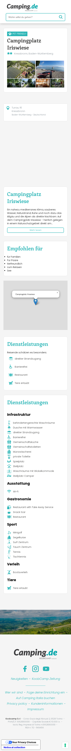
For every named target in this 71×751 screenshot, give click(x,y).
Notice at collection (14, 747)
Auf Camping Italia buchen (35, 698)
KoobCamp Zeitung (46, 679)
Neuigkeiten (19, 679)
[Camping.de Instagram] (35, 669)
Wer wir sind (14, 692)
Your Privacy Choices (24, 742)
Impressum (35, 709)
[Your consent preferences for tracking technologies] (65, 745)
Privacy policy (17, 704)
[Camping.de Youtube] (46, 669)
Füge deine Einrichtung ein (46, 692)
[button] (36, 302)
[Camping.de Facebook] (25, 669)
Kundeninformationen (47, 704)
